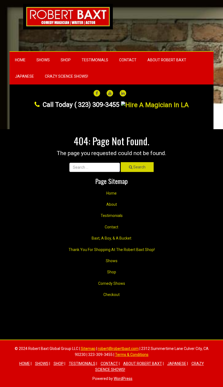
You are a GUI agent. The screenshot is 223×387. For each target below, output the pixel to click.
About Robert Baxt (166, 60)
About (111, 204)
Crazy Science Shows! (66, 76)
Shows (43, 60)
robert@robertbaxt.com (118, 348)
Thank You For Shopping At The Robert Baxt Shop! (112, 249)
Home (20, 60)
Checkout (111, 294)
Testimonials (95, 60)
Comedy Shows (111, 283)
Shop (66, 60)
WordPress (123, 378)
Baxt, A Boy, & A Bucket (111, 238)
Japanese (24, 76)
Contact (128, 60)
